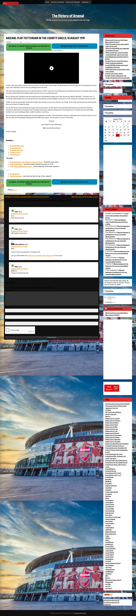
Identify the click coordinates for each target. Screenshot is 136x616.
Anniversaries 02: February (112, 421)
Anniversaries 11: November (112, 439)
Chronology (108, 488)
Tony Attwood (27, 42)
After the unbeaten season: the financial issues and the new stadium (116, 222)
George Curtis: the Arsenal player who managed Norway (116, 216)
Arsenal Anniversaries (17, 146)
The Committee (109, 565)
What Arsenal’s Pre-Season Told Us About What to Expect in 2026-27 (116, 314)
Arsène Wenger (109, 477)
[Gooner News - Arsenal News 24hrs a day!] (108, 113)
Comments (108, 490)
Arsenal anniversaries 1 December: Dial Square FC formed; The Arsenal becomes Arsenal (116, 450)
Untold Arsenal (15, 154)
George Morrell (109, 507)
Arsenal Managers (15, 148)
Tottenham (108, 574)
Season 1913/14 (109, 546)
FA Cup (107, 498)
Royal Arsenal (109, 544)
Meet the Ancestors (110, 534)
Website (8, 321)
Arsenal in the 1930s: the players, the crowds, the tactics (115, 457)
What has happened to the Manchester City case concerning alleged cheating (117, 228)
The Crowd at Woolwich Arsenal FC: (21, 166)
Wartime (107, 578)
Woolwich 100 (109, 582)
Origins (107, 536)
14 (120, 130)
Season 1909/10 (109, 553)
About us (107, 416)
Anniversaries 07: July (111, 431)
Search (127, 91)
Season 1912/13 (109, 557)
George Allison (109, 502)
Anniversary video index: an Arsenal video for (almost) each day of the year (116, 445)
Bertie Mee (108, 479)
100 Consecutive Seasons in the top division (117, 404)
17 (105, 132)
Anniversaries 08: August (112, 433)
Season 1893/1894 (110, 548)
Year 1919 (107, 586)
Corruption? (108, 494)
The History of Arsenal (68, 15)
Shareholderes (109, 559)
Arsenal (15, 190)
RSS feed (120, 309)
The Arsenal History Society (113, 563)
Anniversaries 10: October (112, 437)
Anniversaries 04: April (111, 425)
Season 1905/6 (109, 551)
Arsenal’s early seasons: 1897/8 (114, 74)
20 (117, 132)
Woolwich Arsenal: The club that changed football (26, 162)
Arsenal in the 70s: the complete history (116, 462)
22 (124, 132)
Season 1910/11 (109, 555)
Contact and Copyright (73, 2)
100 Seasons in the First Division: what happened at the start (116, 407)
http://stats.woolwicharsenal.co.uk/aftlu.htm (41, 256)
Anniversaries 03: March (111, 423)
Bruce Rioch (108, 483)
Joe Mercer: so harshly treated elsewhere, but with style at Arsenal (27, 197)
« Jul (105, 140)
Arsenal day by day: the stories (114, 454)
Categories (85, 2)
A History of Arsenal (57, 2)
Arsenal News (109, 302)
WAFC (106, 576)
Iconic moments (109, 523)
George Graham (109, 504)
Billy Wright (108, 481)
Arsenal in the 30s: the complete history (116, 460)
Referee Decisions (16, 176)
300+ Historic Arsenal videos (113, 412)
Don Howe (108, 496)
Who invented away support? (113, 580)
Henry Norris (108, 515)
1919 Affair (108, 410)
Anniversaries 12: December (112, 441)
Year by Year (108, 588)
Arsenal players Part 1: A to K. (113, 473)
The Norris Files (15, 152)
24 (105, 135)
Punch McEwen (109, 542)
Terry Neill (108, 561)
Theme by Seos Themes (80, 613)
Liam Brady (108, 530)
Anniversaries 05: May (111, 427)
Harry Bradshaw (109, 511)
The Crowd (108, 567)
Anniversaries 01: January (112, 418)
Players (107, 540)
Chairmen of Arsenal (16, 150)
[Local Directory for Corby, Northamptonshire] (108, 595)
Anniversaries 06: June (111, 429)
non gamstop (107, 605)
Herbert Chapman (110, 519)
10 (105, 130)
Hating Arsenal (109, 513)
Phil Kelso (108, 538)
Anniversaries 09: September (113, 435)
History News (109, 521)
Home (47, 2)
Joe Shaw (108, 525)
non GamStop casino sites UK (111, 600)
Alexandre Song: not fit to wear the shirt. (85, 197)
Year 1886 (108, 584)
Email (7, 314)
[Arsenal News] (108, 84)
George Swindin (109, 509)
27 (116, 135)
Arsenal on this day (110, 471)
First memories (109, 500)
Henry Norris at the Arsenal (112, 517)
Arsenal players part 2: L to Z (113, 475)
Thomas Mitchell (109, 569)
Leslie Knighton (109, 527)
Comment (9, 290)
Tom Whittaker (109, 572)
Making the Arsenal (16, 164)
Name (7, 308)
